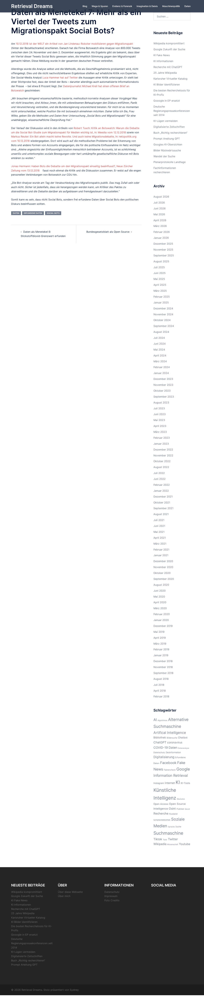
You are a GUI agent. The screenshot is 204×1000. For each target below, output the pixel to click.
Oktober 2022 (162, 461)
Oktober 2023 (162, 390)
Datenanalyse (183, 748)
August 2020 (161, 584)
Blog (85, 6)
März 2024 (160, 361)
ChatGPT (159, 742)
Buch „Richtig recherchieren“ (170, 132)
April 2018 (159, 690)
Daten (187, 6)
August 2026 (161, 196)
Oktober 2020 (162, 573)
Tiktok (157, 839)
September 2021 (163, 508)
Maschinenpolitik (171, 6)
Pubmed (180, 809)
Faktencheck (170, 770)
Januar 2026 (161, 237)
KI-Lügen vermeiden (165, 120)
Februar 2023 (161, 437)
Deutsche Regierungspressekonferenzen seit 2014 (171, 111)
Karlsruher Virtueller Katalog (170, 78)
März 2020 (160, 608)
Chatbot (183, 737)
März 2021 (159, 543)
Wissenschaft (172, 844)
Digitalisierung (163, 757)
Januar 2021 (160, 555)
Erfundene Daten (33, 213)
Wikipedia (159, 844)
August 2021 (161, 514)
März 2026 (160, 226)
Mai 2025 (159, 278)
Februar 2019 (161, 649)
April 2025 (159, 284)
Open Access (160, 804)
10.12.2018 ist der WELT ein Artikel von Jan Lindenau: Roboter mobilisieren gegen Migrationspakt (74, 43)
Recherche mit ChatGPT (167, 67)
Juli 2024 (159, 337)
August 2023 (161, 402)
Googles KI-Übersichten (167, 144)
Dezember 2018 (163, 661)
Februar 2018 (161, 696)
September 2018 (163, 673)
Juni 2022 (159, 478)
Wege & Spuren (100, 6)
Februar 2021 (161, 549)
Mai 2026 (159, 214)
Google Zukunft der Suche (169, 49)
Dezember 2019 (163, 625)
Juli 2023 (159, 408)
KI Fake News (161, 55)
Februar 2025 (161, 296)
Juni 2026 (159, 208)
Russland (173, 814)
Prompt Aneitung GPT (166, 138)
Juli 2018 (158, 684)
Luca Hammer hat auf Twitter (60, 77)
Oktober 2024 (162, 320)
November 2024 (163, 314)
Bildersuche (172, 738)
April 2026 (159, 220)
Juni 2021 (159, 526)
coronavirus (174, 742)
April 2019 (159, 637)
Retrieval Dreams (32, 6)
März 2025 (160, 290)
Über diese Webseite (70, 891)
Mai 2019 (158, 631)
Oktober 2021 (161, 502)
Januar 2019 (160, 655)
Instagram (158, 783)
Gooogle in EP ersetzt (166, 100)
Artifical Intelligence (169, 733)
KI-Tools (185, 783)
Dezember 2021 (163, 496)
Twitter (173, 839)
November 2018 (163, 667)
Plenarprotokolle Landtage (169, 162)
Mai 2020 (159, 596)
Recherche (160, 813)
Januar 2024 (161, 373)
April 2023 (159, 426)
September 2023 (163, 396)
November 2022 (163, 455)
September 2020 (163, 578)
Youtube (184, 844)
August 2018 (161, 678)
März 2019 (159, 643)
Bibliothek (159, 737)
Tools (165, 840)
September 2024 (163, 326)
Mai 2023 (159, 420)
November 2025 (163, 249)
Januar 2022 (161, 490)
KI (178, 782)
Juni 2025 (159, 273)
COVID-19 (160, 747)
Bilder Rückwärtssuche (167, 150)
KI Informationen (163, 61)
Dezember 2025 (163, 243)
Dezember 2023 (163, 378)
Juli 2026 (159, 202)
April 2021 (159, 537)
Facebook (168, 763)
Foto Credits (111, 900)
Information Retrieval (170, 775)
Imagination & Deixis (147, 6)
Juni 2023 (159, 414)
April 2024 (159, 355)
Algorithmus (162, 720)
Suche (178, 826)
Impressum (110, 896)
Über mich (64, 896)
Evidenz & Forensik (122, 6)
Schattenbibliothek (161, 820)
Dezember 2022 (163, 449)
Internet (170, 783)
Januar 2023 (161, 443)
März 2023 (160, 431)
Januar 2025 (161, 302)
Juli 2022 (159, 473)
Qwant (187, 809)
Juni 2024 (159, 343)
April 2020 (159, 602)
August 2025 (161, 261)
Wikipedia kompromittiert (168, 43)
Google (183, 769)
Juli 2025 (159, 267)
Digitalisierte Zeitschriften (169, 126)
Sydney (74, 989)
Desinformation (173, 752)
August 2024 (161, 331)
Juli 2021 (158, 520)
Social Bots (53, 213)
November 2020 (163, 567)
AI (155, 719)
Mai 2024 (159, 349)
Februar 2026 (161, 231)
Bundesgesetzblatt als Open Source (107, 231)
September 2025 (163, 255)
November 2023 (163, 384)
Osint (172, 808)
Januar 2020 (161, 620)
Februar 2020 (161, 614)
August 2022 (161, 467)
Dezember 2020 (163, 561)
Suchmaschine (168, 833)
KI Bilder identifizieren (166, 84)
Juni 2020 (159, 590)
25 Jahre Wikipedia (165, 72)
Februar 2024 (161, 367)
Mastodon (181, 799)
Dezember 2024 (163, 308)
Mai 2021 (158, 531)
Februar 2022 (161, 484)
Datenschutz (159, 752)
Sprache (171, 827)
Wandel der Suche (164, 156)
